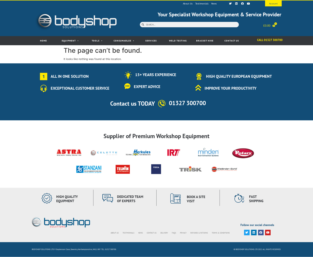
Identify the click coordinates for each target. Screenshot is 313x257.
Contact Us (231, 40)
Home (43, 40)
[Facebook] (242, 3)
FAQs (174, 233)
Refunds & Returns (199, 233)
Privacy (183, 233)
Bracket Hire (205, 40)
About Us (188, 3)
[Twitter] (230, 3)
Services (151, 40)
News (214, 3)
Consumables (122, 40)
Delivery (164, 233)
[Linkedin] (236, 3)
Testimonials (202, 3)
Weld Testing (178, 40)
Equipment (69, 40)
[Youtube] (248, 3)
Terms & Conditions (221, 233)
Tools (96, 40)
